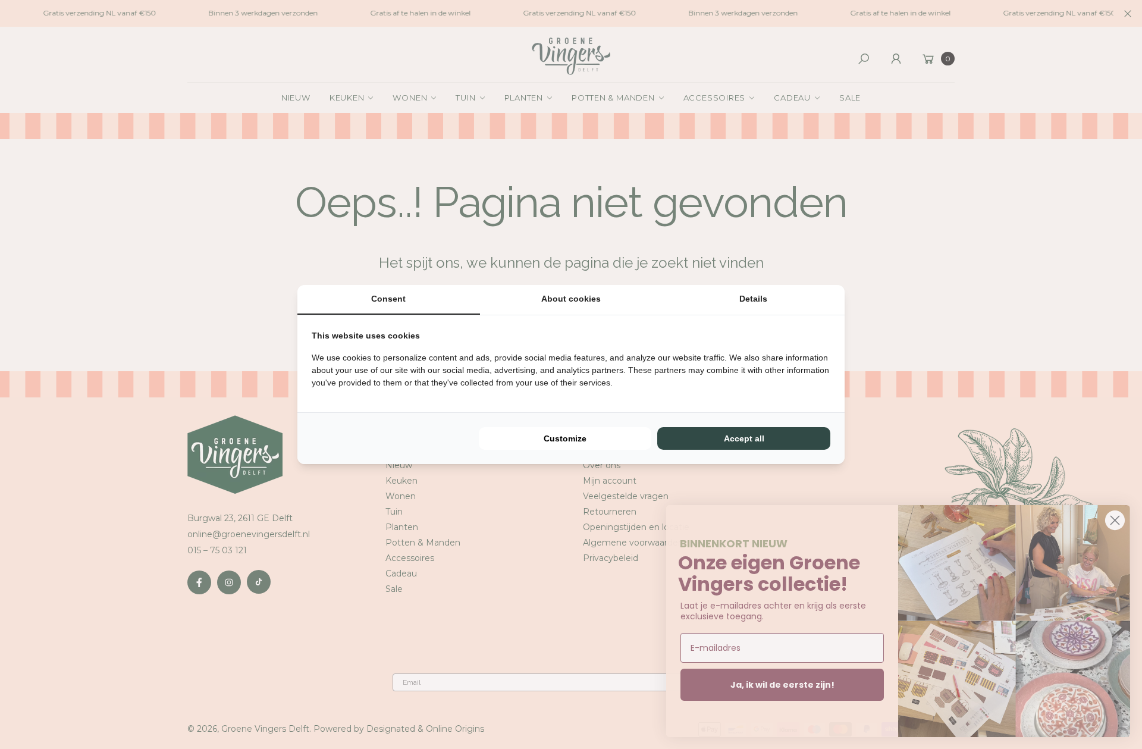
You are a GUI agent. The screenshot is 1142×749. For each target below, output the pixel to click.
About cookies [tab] (571, 298)
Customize (565, 438)
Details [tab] (753, 298)
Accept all (744, 438)
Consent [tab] (388, 298)
